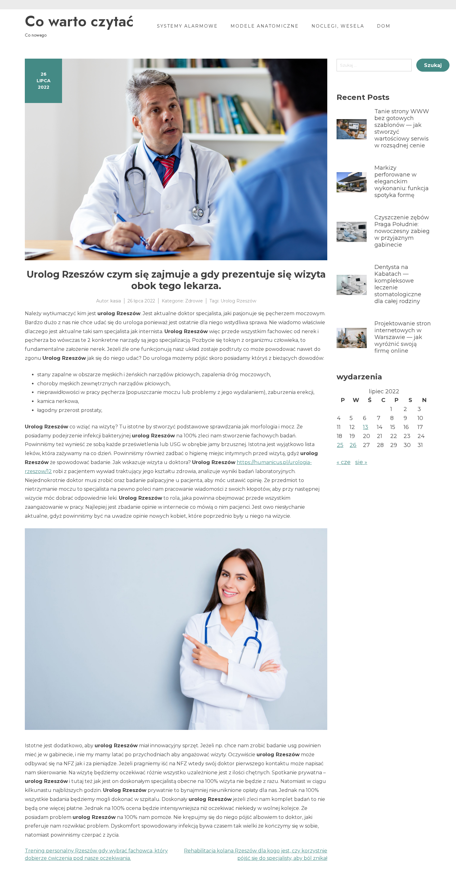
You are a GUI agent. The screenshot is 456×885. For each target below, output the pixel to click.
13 (365, 427)
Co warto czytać (79, 21)
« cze (344, 462)
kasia (115, 301)
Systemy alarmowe (187, 26)
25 (340, 445)
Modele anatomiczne (264, 26)
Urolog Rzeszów (238, 301)
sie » (361, 462)
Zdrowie (194, 301)
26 (353, 445)
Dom (384, 26)
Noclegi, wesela (337, 26)
